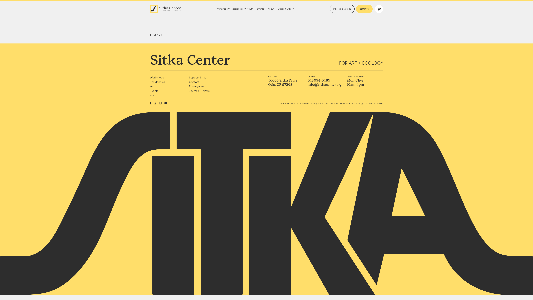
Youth (153, 86)
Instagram (155, 103)
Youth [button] (250, 9)
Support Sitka (197, 77)
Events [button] (260, 9)
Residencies (157, 82)
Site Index (284, 103)
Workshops (157, 77)
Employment (197, 86)
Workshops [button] (222, 9)
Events (154, 90)
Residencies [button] (237, 9)
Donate (364, 9)
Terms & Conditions (300, 103)
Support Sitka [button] (284, 9)
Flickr (160, 103)
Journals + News (199, 90)
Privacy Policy (317, 103)
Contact (194, 82)
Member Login (342, 9)
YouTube (165, 103)
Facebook (150, 103)
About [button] (271, 9)
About (154, 95)
